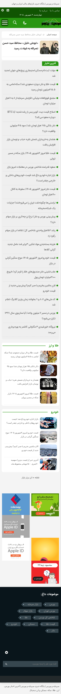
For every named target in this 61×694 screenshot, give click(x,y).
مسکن (31, 624)
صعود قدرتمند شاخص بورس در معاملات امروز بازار (31, 167)
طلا (26, 618)
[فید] (8, 10)
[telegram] (2, 10)
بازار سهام (28, 611)
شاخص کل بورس (47, 618)
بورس (52, 604)
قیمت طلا (50, 624)
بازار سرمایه (33, 604)
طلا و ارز (53, 346)
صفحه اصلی (52, 34)
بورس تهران (49, 611)
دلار (53, 631)
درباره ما (43, 10)
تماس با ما (55, 10)
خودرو (54, 412)
